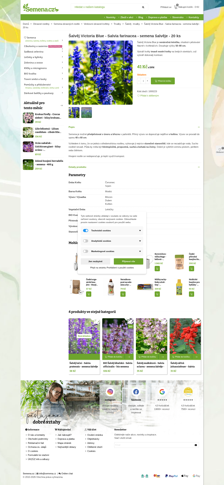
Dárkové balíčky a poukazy (38, 93)
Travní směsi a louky (35, 79)
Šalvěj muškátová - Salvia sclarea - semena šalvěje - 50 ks (150, 366)
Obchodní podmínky (38, 439)
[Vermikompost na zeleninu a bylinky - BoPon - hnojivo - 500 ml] (111, 287)
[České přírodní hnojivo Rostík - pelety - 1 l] (179, 261)
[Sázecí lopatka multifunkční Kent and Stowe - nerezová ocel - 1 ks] (77, 261)
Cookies (91, 451)
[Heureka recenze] (188, 391)
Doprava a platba (157, 17)
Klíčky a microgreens (35, 68)
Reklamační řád (36, 443)
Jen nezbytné (95, 261)
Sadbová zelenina (33, 51)
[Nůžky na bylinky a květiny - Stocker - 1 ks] (145, 287)
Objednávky (93, 439)
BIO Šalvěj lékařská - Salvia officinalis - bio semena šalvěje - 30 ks (117, 366)
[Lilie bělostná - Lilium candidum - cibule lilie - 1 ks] (28, 132)
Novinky (110, 17)
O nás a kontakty (36, 435)
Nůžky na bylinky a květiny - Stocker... (161, 282)
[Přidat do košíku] (157, 268)
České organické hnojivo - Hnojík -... (92, 282)
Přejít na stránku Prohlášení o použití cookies (112, 267)
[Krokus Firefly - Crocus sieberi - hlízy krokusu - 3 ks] (28, 118)
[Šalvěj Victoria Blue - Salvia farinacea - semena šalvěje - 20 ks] (101, 72)
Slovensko (177, 17)
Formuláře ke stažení (38, 455)
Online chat (67, 473)
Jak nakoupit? (64, 435)
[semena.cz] (41, 7)
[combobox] (105, 7)
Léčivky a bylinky (33, 57)
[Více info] (129, 357)
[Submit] (143, 7)
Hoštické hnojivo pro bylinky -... (194, 282)
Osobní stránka (95, 435)
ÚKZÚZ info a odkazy (38, 459)
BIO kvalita (30, 73)
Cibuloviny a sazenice (43, 46)
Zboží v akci (127, 17)
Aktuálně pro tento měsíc (34, 105)
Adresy (90, 443)
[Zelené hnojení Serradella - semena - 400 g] (28, 164)
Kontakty (194, 17)
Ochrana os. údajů (37, 447)
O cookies (33, 451)
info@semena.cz (48, 473)
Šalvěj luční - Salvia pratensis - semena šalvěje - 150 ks (83, 366)
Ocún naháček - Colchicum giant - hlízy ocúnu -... (47, 146)
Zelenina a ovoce (33, 62)
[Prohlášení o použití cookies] (86, 451)
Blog (140, 17)
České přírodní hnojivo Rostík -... (195, 257)
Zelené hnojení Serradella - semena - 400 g (49, 163)
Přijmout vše (128, 261)
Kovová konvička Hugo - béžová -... (161, 256)
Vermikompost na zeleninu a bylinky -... (126, 282)
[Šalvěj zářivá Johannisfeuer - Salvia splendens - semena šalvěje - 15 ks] (185, 336)
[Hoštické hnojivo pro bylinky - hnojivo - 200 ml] (179, 287)
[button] (56, 105)
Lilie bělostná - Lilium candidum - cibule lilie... (48, 130)
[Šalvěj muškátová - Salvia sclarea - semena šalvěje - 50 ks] (151, 336)
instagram (110, 399)
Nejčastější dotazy (67, 447)
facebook (136, 399)
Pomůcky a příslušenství (41, 86)
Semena (42, 39)
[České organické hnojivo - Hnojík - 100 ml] (77, 287)
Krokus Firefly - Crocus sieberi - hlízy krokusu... (48, 116)
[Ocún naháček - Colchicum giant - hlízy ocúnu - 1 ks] (28, 146)
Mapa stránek (64, 443)
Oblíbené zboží (94, 447)
